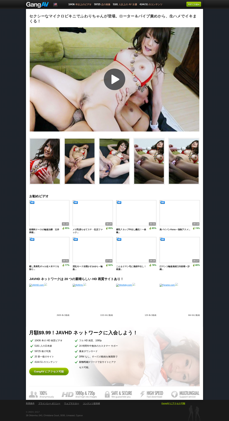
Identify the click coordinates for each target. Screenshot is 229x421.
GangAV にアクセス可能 (49, 371)
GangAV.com (37, 5)
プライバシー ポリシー (49, 403)
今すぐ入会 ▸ (193, 4)
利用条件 (30, 403)
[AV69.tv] (79, 285)
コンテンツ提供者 (91, 403)
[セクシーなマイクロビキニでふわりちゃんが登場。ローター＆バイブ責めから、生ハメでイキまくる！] (46, 186)
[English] (55, 4)
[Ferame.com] (169, 285)
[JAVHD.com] (38, 285)
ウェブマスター (71, 403)
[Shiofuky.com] (125, 285)
